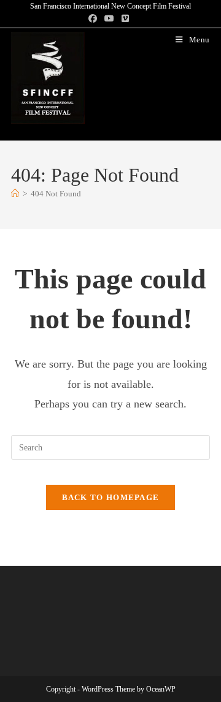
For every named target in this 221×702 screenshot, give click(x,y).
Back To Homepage (111, 497)
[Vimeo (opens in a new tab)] (125, 19)
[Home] (15, 193)
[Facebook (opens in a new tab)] (94, 19)
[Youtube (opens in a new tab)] (109, 19)
